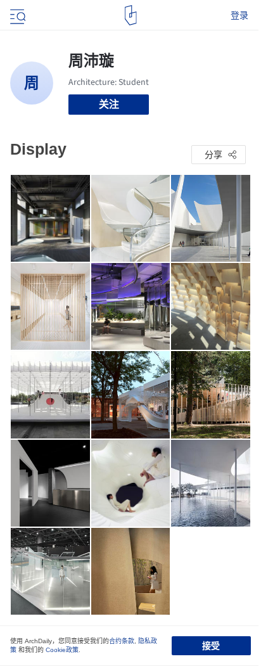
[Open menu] (16, 15)
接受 (211, 646)
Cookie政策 (62, 649)
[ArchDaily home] (131, 15)
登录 (239, 15)
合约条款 (121, 640)
